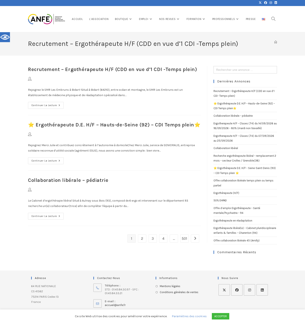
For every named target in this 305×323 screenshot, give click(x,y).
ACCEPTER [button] (220, 316)
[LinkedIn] (262, 290)
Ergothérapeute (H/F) (226, 193)
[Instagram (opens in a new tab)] (270, 3)
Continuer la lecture (48, 104)
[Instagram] (249, 290)
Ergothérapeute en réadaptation (233, 220)
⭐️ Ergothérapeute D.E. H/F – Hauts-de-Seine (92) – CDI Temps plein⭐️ (114, 125)
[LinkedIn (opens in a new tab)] (275, 3)
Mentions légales (170, 286)
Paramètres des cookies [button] (189, 316)
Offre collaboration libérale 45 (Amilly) (237, 240)
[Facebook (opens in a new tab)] (265, 3)
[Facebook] (237, 290)
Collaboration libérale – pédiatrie (68, 180)
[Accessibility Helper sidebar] (5, 37)
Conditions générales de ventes (179, 292)
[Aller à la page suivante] (195, 238)
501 (184, 238)
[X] (224, 290)
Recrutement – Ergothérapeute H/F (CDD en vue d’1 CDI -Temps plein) (112, 69)
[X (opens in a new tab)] (260, 3)
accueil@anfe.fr (115, 305)
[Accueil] (275, 42)
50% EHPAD (220, 200)
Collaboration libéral (226, 148)
